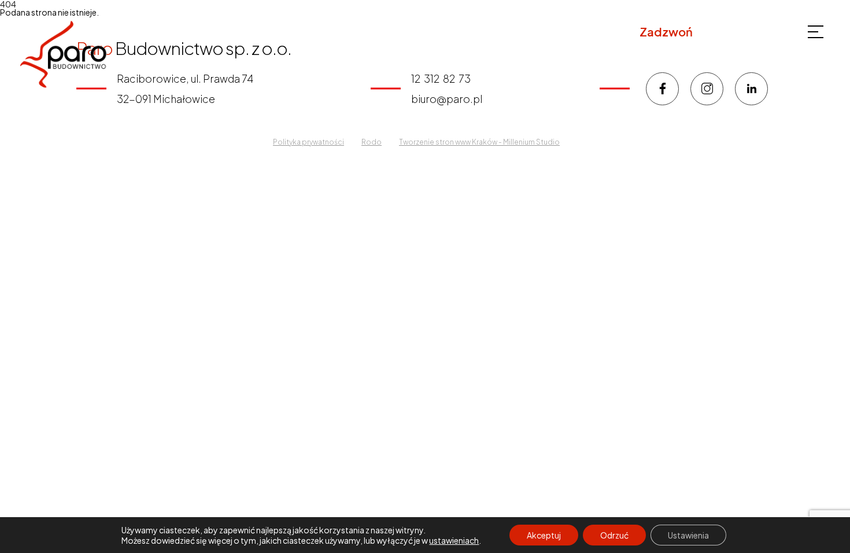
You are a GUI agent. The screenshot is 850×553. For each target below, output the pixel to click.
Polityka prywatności (308, 142)
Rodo (371, 142)
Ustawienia (688, 535)
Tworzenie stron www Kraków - (451, 142)
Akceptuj (544, 535)
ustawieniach (454, 540)
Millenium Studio (531, 142)
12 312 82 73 (731, 32)
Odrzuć (614, 535)
